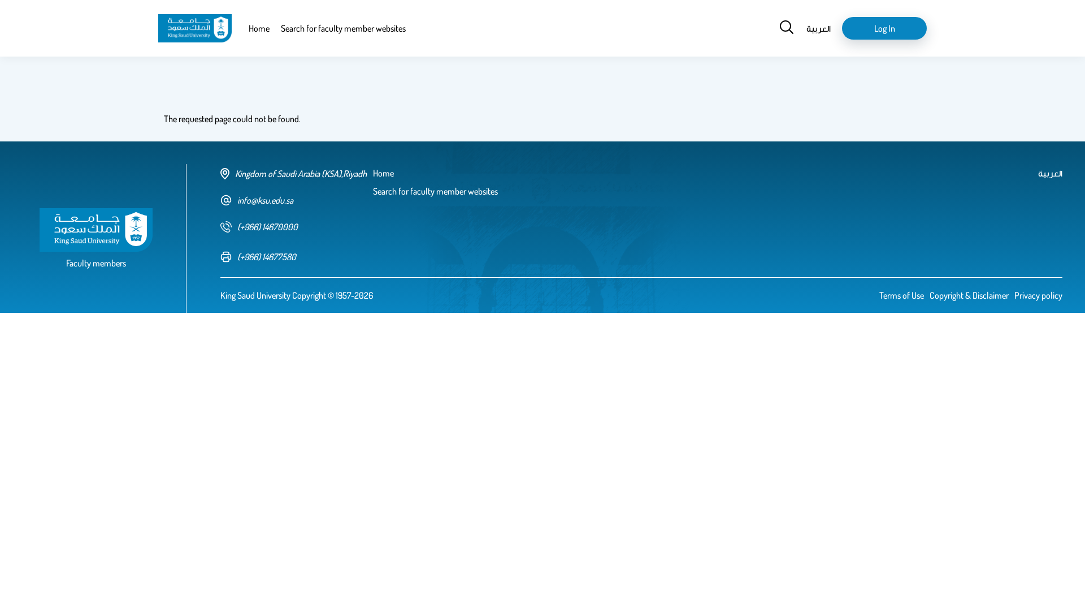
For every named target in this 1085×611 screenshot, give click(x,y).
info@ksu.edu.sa (265, 200)
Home (259, 28)
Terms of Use (901, 295)
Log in (884, 28)
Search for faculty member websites (343, 28)
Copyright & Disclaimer (969, 295)
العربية (818, 28)
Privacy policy (1038, 295)
